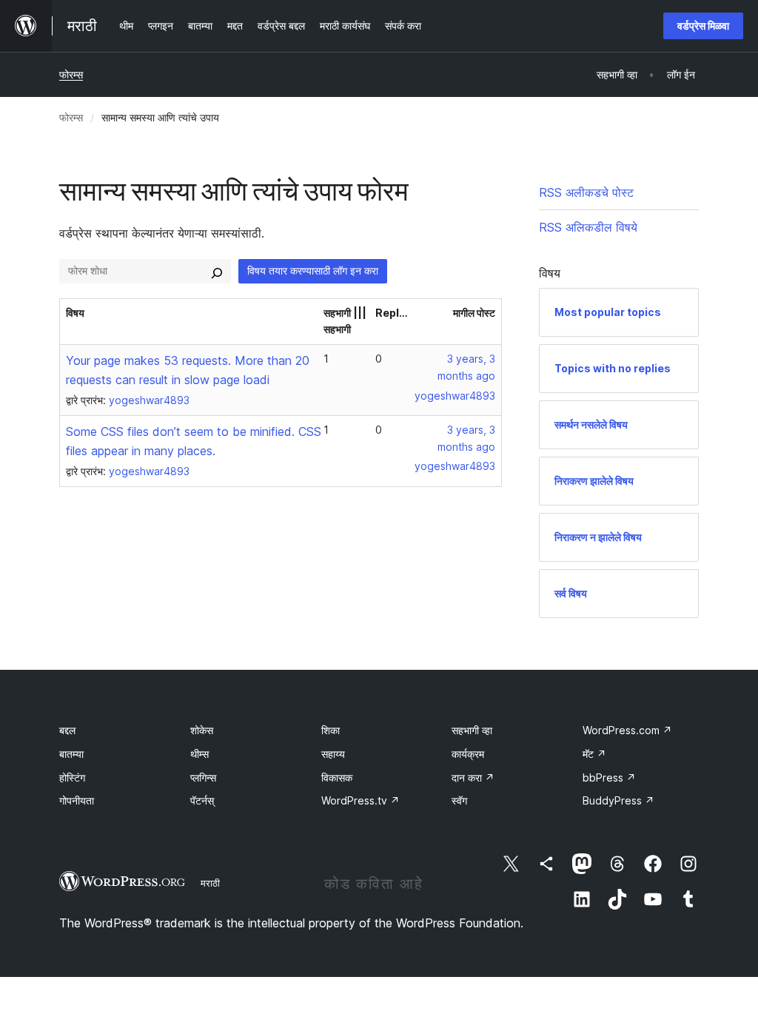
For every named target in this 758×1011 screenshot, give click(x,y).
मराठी (210, 883)
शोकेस (201, 730)
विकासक (336, 777)
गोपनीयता (76, 800)
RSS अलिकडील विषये (588, 227)
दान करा (473, 777)
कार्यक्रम (468, 754)
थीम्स (199, 754)
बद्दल (67, 730)
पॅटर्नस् (202, 800)
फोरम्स (71, 74)
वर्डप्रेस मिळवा (703, 25)
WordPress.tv (360, 800)
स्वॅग (459, 800)
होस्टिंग (72, 777)
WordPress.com (627, 730)
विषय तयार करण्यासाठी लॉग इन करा (312, 270)
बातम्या (71, 754)
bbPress (609, 777)
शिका (330, 730)
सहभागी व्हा (472, 730)
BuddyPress (618, 800)
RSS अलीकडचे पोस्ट (586, 192)
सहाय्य (333, 754)
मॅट (594, 754)
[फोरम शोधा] (217, 271)
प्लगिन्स (203, 777)
